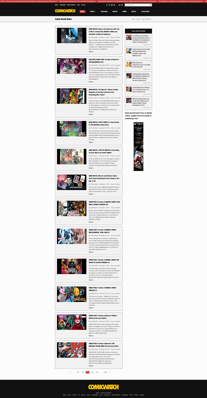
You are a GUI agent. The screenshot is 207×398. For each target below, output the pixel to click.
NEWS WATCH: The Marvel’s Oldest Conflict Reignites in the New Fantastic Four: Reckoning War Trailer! (103, 92)
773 (87, 372)
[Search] (150, 4)
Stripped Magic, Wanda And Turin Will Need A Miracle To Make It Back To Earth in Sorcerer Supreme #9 (101, 1)
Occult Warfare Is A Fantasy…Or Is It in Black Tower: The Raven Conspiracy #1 (155, 1)
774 (92, 372)
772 (83, 372)
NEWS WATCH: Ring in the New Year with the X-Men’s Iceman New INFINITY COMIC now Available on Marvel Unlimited (104, 31)
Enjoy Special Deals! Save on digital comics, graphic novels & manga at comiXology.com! (138, 116)
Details (91, 51)
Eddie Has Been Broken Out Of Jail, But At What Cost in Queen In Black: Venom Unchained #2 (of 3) (140, 102)
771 (78, 372)
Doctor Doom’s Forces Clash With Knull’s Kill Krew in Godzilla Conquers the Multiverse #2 (141, 52)
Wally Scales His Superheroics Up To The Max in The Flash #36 (52, 1)
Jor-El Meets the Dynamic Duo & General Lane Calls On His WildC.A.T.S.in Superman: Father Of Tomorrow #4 (141, 39)
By (93, 37)
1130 (105, 372)
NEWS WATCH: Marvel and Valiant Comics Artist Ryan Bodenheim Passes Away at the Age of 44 (104, 178)
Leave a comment (115, 37)
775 (97, 372)
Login (121, 5)
